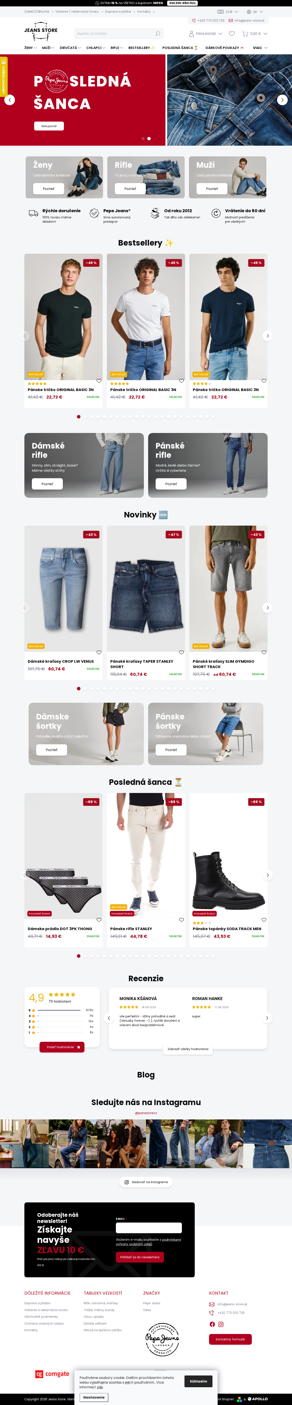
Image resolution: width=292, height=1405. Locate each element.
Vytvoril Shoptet (222, 1399)
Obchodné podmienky (41, 1317)
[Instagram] (221, 1323)
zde (100, 1387)
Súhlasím (198, 1381)
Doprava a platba (118, 11)
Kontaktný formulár (230, 1339)
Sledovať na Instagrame (150, 1182)
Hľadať (158, 33)
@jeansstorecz (146, 1113)
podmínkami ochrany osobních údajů (148, 1242)
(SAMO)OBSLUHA (36, 11)
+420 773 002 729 (231, 1313)
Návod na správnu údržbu (103, 1330)
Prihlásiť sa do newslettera (139, 1257)
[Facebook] (212, 1323)
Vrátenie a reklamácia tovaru (46, 1310)
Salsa (147, 1310)
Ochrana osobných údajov (44, 1323)
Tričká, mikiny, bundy (99, 1310)
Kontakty (144, 11)
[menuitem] (31, 47)
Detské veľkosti (95, 1323)
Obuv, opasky (94, 1317)
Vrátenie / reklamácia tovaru (77, 11)
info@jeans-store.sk (232, 1304)
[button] (11, 100)
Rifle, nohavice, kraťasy (101, 1303)
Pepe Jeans (151, 1303)
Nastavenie (94, 1397)
